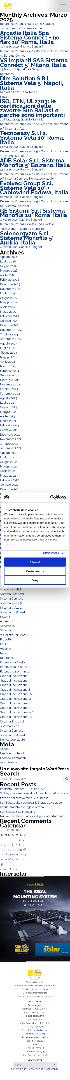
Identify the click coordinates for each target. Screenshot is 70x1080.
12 (9, 849)
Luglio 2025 (8, 293)
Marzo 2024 (8, 366)
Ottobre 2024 (9, 334)
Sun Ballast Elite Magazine (17, 811)
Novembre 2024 (11, 330)
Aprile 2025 (7, 307)
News (4, 96)
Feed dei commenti (13, 758)
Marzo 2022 (8, 475)
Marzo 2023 (8, 421)
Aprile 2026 (7, 275)
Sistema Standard (15, 155)
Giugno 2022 (8, 462)
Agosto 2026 (8, 257)
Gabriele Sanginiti (31, 46)
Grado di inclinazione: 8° (15, 689)
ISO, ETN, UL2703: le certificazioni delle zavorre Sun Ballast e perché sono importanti (32, 108)
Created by (52, 1069)
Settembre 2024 (11, 339)
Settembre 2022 (11, 448)
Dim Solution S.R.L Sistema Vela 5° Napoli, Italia (31, 83)
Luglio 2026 (8, 261)
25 (5, 859)
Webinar (5, 648)
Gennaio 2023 (9, 430)
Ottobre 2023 (9, 389)
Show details (51, 552)
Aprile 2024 (7, 361)
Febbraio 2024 (9, 370)
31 (1, 864)
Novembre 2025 (11, 289)
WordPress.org (10, 762)
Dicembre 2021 (10, 489)
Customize (33, 571)
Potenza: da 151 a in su (15, 671)
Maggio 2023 (8, 412)
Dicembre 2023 (10, 380)
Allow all (35, 562)
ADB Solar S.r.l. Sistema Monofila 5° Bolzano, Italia (35, 162)
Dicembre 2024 (10, 325)
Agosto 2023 (8, 398)
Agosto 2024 (8, 343)
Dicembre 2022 (10, 434)
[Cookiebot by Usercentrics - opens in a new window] (50, 497)
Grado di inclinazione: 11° (16, 698)
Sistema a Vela (14, 128)
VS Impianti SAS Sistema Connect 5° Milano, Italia (34, 62)
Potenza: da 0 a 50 (27, 51)
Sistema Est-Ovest (12, 612)
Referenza (7, 23)
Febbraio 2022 (9, 480)
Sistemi (5, 616)
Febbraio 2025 (9, 316)
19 (9, 854)
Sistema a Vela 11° (11, 607)
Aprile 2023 (7, 416)
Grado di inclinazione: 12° (16, 703)
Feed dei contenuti (12, 753)
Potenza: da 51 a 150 (28, 23)
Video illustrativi (10, 589)
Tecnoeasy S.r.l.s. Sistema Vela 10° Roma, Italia (32, 137)
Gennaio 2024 (9, 375)
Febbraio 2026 (9, 279)
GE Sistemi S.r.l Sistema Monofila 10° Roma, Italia (33, 213)
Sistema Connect (33, 28)
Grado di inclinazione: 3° (15, 680)
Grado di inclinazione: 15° (16, 708)
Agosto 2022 (8, 452)
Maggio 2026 (9, 270)
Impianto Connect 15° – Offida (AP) (22, 789)
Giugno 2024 (8, 352)
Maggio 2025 (8, 302)
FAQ (3, 644)
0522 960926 (37, 1026)
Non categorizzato (41, 178)
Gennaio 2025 (9, 320)
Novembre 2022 (11, 439)
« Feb (4, 869)
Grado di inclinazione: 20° (16, 712)
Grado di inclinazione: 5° (15, 685)
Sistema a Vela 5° (11, 603)
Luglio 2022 (8, 457)
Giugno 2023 (8, 407)
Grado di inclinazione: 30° (16, 717)
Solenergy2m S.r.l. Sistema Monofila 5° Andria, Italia (27, 238)
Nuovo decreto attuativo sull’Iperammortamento (32, 816)
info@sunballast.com (38, 1030)
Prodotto (6, 639)
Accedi (4, 749)
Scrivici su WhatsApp (35, 1033)
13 (12, 849)
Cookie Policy (37, 1069)
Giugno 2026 (8, 266)
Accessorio (7, 626)
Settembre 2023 (11, 393)
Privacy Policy (19, 1069)
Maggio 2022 (8, 466)
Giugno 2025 (8, 298)
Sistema (5, 630)
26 (9, 859)
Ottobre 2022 (9, 443)
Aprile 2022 (7, 471)
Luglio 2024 (8, 348)
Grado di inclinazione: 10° (16, 694)
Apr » (13, 869)
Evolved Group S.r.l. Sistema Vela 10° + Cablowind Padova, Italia (34, 188)
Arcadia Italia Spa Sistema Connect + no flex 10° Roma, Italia (29, 37)
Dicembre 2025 (10, 284)
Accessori (6, 621)
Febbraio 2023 (9, 425)
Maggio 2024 (9, 357)
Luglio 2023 (8, 402)
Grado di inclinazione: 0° (15, 676)
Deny (35, 580)
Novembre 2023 (11, 384)
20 (13, 854)
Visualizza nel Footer (13, 635)
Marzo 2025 (8, 311)
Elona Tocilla (28, 92)
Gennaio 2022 (9, 484)
